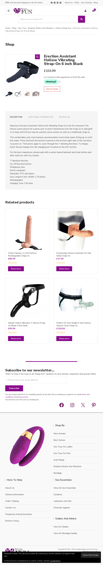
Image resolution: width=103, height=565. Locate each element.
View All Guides (61, 526)
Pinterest (60, 3)
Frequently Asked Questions (18, 514)
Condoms (58, 494)
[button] (37, 56)
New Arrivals (60, 433)
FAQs (77, 2)
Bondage (58, 473)
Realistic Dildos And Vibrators (41, 28)
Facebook (52, 3)
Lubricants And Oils (62, 501)
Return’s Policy (12, 520)
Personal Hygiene (62, 507)
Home (7, 28)
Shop (14, 28)
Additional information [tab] (40, 117)
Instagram (55, 3)
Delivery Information (14, 494)
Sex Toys (22, 28)
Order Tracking (12, 501)
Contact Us (10, 507)
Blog (96, 2)
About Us (69, 2)
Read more (16, 268)
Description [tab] (16, 117)
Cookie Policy (55, 561)
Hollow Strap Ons (63, 28)
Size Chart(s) (86, 2)
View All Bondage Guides (65, 533)
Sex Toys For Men (62, 453)
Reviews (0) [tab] (64, 117)
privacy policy (22, 397)
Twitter (57, 3)
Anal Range (59, 459)
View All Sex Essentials (65, 487)
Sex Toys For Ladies (63, 446)
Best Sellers (59, 440)
